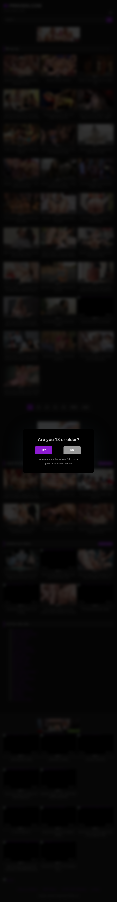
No (72, 450)
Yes (44, 450)
